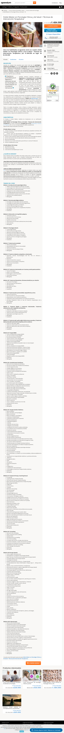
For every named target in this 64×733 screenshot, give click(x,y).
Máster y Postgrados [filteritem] (13, 7)
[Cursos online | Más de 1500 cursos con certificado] (6, 3)
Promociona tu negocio (28, 724)
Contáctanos (55, 3)
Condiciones (13, 59)
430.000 (37, 687)
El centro (21, 59)
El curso (5, 59)
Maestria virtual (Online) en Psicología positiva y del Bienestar (12, 707)
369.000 (17, 712)
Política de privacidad (48, 722)
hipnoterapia (34, 98)
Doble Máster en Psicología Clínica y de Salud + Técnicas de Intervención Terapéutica (22, 657)
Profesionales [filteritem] (23, 7)
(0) (63, 7)
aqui (5, 728)
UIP (4, 170)
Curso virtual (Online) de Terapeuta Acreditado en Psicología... (12, 683)
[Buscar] (34, 2)
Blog (60, 3)
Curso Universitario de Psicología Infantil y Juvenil (32, 683)
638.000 (17, 687)
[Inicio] (2, 10)
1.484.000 (56, 687)
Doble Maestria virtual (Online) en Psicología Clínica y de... (52, 683)
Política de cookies (48, 724)
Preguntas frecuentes (28, 722)
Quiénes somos (5, 722)
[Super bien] (52, 92)
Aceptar (21, 731)
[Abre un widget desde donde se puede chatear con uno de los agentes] (46, 730)
